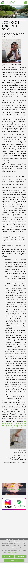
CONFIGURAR (8, 556)
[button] (2, 11)
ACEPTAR (14, 560)
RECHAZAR (21, 556)
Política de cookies (12, 552)
